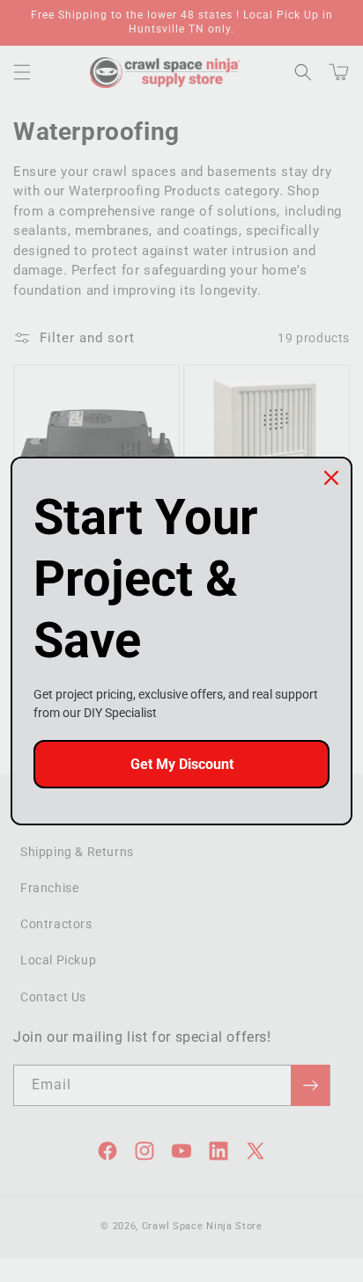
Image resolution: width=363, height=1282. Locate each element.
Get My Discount (181, 764)
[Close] (331, 478)
